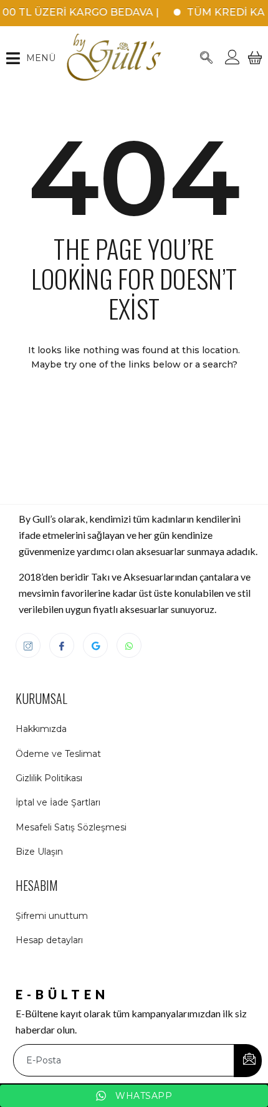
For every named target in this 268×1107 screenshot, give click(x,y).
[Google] (95, 645)
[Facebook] (61, 645)
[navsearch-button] (206, 58)
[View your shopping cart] (255, 64)
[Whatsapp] (129, 645)
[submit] (248, 1060)
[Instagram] (28, 645)
